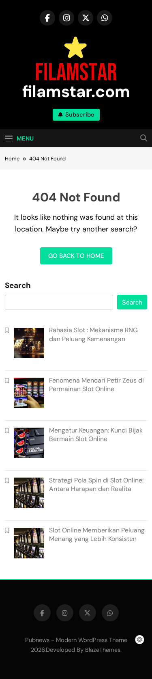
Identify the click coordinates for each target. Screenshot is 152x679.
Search (18, 285)
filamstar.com (76, 91)
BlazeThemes (102, 649)
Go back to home (76, 256)
